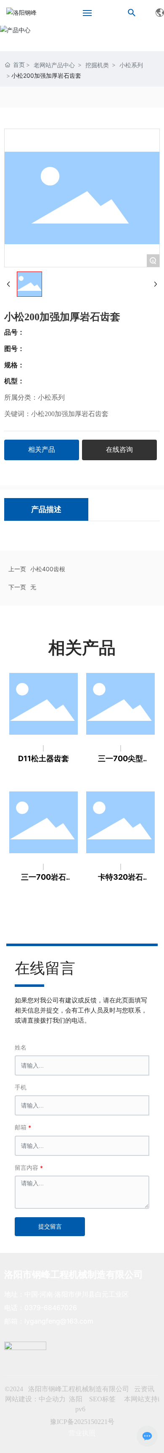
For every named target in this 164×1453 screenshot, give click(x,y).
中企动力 (52, 1399)
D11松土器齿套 (43, 758)
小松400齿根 (47, 568)
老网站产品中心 (54, 65)
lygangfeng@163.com (58, 1321)
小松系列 (131, 65)
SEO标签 (103, 1399)
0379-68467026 (50, 1307)
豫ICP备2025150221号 (82, 1421)
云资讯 (144, 1388)
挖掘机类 (97, 65)
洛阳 (75, 1399)
